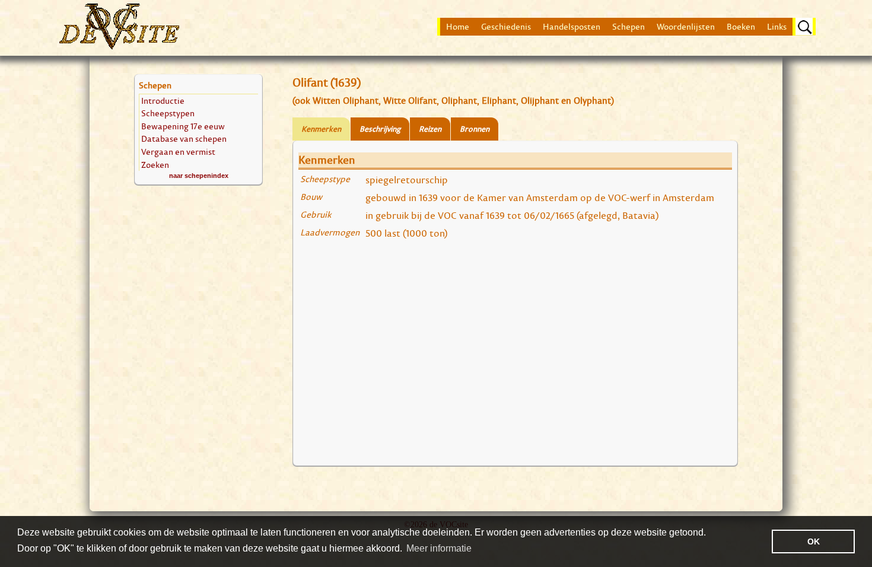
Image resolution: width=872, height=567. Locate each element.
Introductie (162, 100)
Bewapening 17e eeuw (183, 126)
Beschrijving (379, 129)
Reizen (430, 129)
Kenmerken (321, 129)
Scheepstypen (168, 113)
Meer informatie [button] (439, 548)
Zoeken (155, 164)
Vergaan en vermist (178, 151)
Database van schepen (184, 138)
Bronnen (474, 129)
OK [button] (813, 541)
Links (777, 27)
